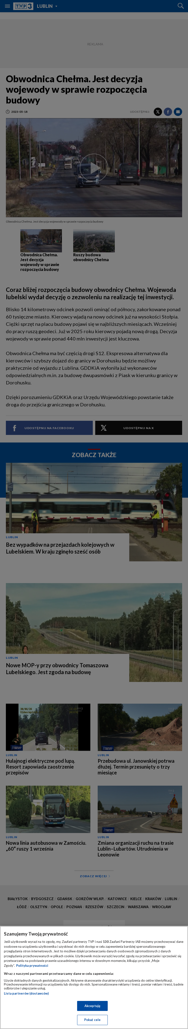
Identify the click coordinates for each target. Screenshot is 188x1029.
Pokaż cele (92, 1020)
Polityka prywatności (32, 965)
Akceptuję (92, 1006)
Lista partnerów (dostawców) (26, 993)
